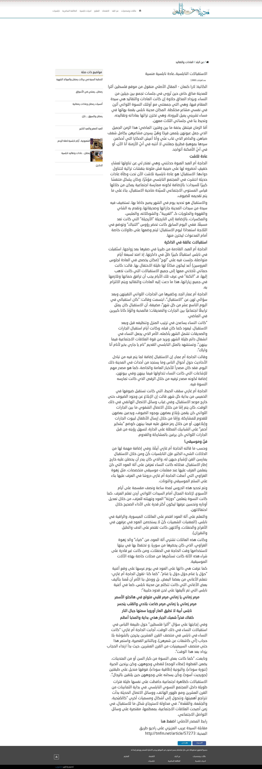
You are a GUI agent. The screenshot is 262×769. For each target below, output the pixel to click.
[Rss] (56, 757)
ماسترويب (58, 767)
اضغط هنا (168, 721)
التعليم (126, 756)
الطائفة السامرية (174, 761)
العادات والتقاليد (185, 62)
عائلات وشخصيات (199, 756)
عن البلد (200, 62)
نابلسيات (151, 761)
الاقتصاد (152, 756)
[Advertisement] (131, 39)
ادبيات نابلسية (200, 761)
